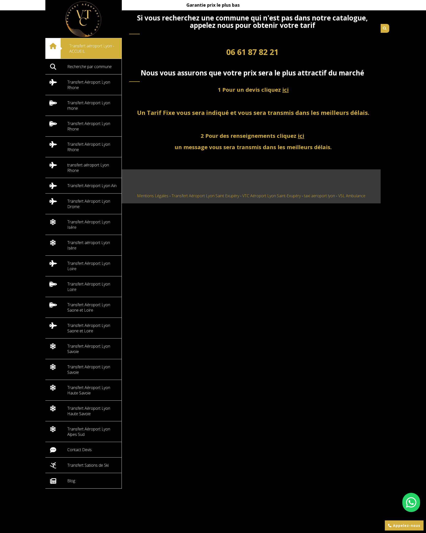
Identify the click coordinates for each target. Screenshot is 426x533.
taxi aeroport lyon (320, 195)
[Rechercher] (385, 28)
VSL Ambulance (351, 195)
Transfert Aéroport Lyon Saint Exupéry (206, 195)
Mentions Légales (152, 195)
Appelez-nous (406, 525)
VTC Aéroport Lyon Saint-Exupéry (272, 195)
